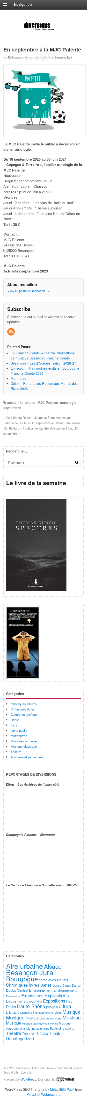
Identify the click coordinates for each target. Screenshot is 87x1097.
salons (69, 1028)
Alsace (53, 966)
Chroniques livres (23, 709)
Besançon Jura (63, 57)
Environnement (40, 990)
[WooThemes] (65, 1079)
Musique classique (24, 746)
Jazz (14, 725)
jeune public (19, 730)
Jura (66, 1006)
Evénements (13, 996)
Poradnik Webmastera (44, 1094)
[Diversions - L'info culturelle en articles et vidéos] (43, 29)
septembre (12, 407)
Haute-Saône (31, 1006)
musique (31, 1017)
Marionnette (19, 735)
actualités (15, 402)
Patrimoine (57, 1028)
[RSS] (11, 331)
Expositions (32, 995)
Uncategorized (20, 1038)
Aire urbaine (24, 966)
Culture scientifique (24, 714)
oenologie (68, 402)
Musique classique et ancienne (40, 1023)
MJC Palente (47, 402)
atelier (30, 402)
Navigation (23, 4)
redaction (14, 57)
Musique (71, 1011)
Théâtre (16, 751)
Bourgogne (22, 978)
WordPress (28, 1079)
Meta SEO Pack (62, 1089)
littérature (38, 1012)
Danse (15, 719)
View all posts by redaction (28, 290)
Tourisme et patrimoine (27, 757)
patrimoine (42, 1028)
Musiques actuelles (24, 741)
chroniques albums (24, 704)
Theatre (13, 1033)
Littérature (12, 1012)
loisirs (49, 1012)
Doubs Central (17, 990)
